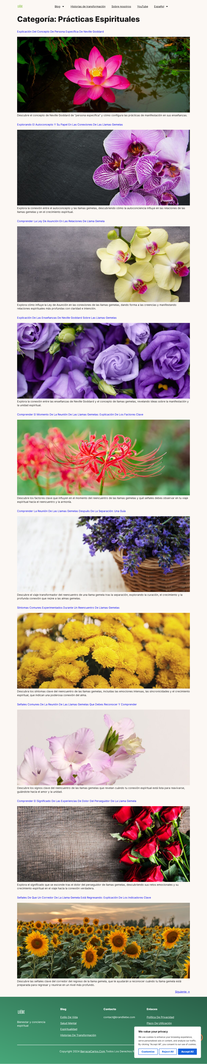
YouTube (142, 6)
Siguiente (182, 991)
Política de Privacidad (160, 1017)
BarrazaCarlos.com (93, 1051)
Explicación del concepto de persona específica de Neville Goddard (60, 31)
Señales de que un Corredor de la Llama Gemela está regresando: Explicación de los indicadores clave (84, 897)
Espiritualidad (68, 1029)
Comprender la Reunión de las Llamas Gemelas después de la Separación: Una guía (71, 511)
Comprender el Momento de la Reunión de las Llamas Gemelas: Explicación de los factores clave (80, 414)
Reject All (168, 1051)
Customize (148, 1051)
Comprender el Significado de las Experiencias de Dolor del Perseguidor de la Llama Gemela (76, 801)
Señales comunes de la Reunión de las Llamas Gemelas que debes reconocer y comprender (77, 704)
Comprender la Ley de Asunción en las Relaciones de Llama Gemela (61, 221)
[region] (167, 1042)
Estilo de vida (69, 1017)
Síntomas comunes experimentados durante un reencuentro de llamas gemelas (68, 607)
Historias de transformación (88, 6)
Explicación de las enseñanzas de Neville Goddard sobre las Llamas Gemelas (67, 317)
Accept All (187, 1051)
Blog (57, 6)
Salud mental (68, 1023)
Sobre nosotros (121, 6)
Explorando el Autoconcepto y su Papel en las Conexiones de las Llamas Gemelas (70, 124)
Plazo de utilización (159, 1023)
